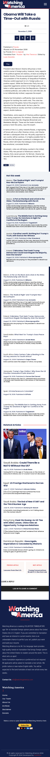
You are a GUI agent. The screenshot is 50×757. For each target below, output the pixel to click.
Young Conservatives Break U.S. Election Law (37, 571)
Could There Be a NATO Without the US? (21, 464)
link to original (17, 52)
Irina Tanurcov (31, 54)
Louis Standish (9, 57)
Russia (12, 165)
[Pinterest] (27, 38)
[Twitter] (22, 38)
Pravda (16, 47)
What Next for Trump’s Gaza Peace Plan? (23, 335)
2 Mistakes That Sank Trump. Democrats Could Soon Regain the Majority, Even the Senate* (26, 252)
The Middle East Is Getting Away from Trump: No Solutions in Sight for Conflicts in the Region (26, 218)
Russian (19, 54)
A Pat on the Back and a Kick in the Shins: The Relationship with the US (25, 200)
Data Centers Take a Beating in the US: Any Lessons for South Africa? (23, 355)
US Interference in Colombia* (21, 391)
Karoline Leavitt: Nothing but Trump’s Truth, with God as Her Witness (27, 234)
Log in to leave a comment (25, 589)
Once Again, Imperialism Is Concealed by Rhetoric (22, 542)
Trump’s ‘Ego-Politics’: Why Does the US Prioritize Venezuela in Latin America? (24, 372)
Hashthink (37, 755)
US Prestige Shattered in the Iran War (23, 484)
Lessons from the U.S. (13, 570)
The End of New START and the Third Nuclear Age (23, 503)
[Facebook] (17, 38)
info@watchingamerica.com (22, 680)
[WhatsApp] (33, 38)
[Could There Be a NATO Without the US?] (25, 444)
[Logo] (19, 4)
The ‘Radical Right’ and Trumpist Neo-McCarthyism (25, 181)
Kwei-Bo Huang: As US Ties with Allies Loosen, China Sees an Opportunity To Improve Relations (23, 523)
